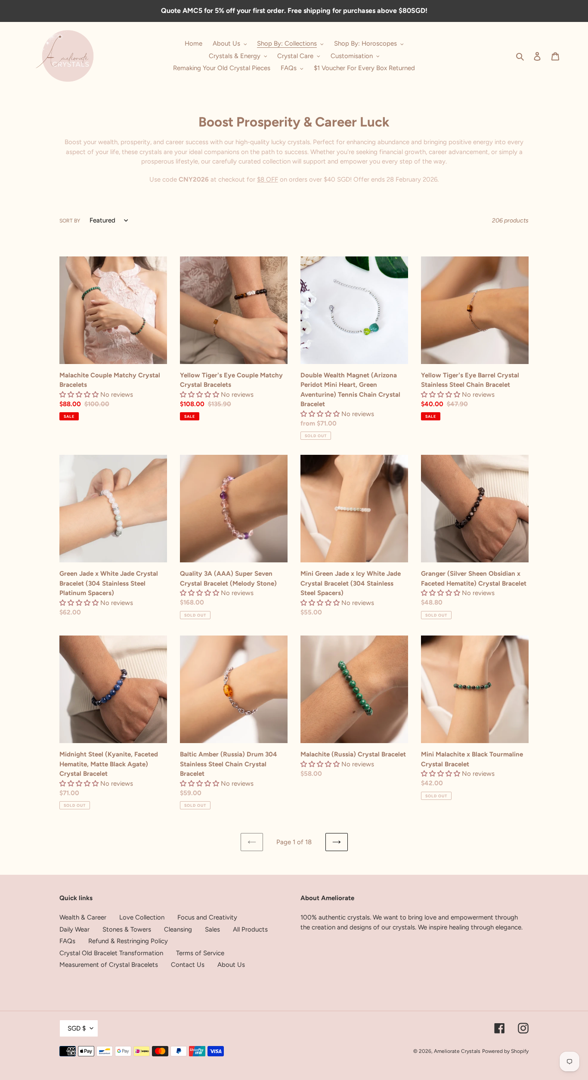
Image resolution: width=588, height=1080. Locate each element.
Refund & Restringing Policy (128, 941)
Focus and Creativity (207, 917)
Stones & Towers (126, 929)
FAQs (67, 941)
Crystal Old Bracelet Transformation (111, 953)
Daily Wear (74, 929)
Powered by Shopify (505, 1051)
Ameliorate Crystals (457, 1051)
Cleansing (178, 929)
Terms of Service (200, 953)
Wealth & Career (82, 917)
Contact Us (187, 965)
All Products (250, 929)
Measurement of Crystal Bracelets (108, 965)
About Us (231, 965)
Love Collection (141, 917)
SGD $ (77, 1028)
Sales (212, 929)
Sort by (69, 221)
